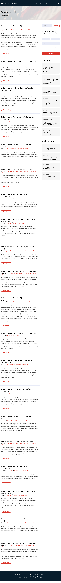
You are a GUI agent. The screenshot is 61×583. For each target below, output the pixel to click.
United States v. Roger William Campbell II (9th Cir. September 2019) (19, 220)
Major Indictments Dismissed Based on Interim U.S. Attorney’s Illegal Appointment (50, 81)
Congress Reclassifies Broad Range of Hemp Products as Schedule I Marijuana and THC (50, 123)
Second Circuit (19, 121)
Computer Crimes (11, 121)
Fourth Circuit (10, 198)
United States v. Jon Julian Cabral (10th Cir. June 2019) (18, 248)
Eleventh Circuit (10, 29)
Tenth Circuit (4, 251)
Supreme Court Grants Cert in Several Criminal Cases (50, 113)
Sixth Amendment (26, 171)
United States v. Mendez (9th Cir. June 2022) (50, 168)
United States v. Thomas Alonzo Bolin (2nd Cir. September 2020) (17, 118)
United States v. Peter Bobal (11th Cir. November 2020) (18, 27)
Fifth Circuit (18, 92)
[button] (41, 3)
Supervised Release (11, 63)
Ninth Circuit (9, 223)
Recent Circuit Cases (11, 250)
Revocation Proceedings (22, 250)
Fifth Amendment (11, 92)
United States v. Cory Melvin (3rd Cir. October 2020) (19, 61)
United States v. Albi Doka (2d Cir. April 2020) (17, 170)
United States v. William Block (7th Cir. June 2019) (18, 271)
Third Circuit (19, 63)
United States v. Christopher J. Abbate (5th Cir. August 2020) (17, 145)
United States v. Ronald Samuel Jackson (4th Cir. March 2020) (18, 195)
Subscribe (50, 53)
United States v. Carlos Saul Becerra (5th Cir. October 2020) (17, 89)
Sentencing (16, 198)
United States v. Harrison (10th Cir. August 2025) (50, 149)
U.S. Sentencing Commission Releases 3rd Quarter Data (50, 133)
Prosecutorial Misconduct (20, 29)
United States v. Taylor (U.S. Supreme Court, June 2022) (50, 177)
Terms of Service (47, 48)
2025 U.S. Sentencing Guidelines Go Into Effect (49, 92)
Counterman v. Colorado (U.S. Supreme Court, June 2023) (50, 158)
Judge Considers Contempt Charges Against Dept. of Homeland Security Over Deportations (50, 102)
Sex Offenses (29, 29)
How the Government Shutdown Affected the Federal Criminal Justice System (49, 69)
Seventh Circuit (27, 273)
